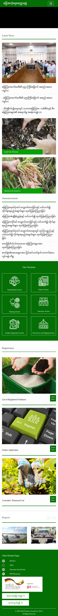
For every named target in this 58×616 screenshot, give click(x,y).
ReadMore (53, 398)
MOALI (12, 561)
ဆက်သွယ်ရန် (14, 603)
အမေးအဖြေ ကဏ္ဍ (14, 596)
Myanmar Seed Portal (17, 569)
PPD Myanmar (15, 574)
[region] (29, 17)
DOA (11, 565)
